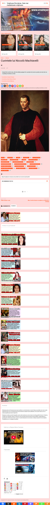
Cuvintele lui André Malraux (8, 81)
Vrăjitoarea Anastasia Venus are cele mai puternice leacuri (25, 48)
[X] (5, 86)
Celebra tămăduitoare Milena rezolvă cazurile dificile (7, 48)
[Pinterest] (12, 86)
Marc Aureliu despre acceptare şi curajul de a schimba (38, 201)
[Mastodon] (15, 86)
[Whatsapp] (20, 86)
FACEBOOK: (13, 205)
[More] (22, 86)
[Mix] (17, 86)
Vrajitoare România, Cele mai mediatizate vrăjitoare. (17, 4)
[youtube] (7, 479)
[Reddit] (7, 86)
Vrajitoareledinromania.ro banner (19, 25)
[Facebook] (2, 86)
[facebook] (4, 479)
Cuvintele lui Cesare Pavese (8, 77)
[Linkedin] (10, 86)
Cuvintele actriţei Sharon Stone (9, 79)
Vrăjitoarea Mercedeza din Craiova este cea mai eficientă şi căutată (41, 48)
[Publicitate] (25, 457)
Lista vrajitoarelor (6, 44)
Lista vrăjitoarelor (6, 33)
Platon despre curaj (5, 200)
